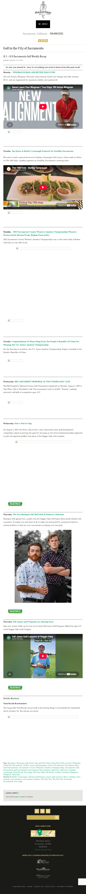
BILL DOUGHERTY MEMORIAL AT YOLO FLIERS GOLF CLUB (42, 381)
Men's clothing (69, 777)
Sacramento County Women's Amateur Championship (41, 767)
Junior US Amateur (56, 765)
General (31, 777)
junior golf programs (38, 765)
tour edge (18, 781)
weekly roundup (62, 772)
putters (37, 779)
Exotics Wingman (73, 763)
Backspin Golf (22, 763)
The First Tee (46, 779)
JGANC (26, 765)
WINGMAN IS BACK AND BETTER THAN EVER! (34, 72)
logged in (17, 797)
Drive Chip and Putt (37, 763)
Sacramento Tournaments (39, 770)
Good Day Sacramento (12, 765)
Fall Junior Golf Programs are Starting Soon (33, 622)
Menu (45, 24)
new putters (28, 779)
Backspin (12, 763)
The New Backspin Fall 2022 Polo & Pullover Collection (38, 514)
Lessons (59, 777)
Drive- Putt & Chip (23, 423)
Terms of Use (38, 886)
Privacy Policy (50, 886)
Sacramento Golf (72, 767)
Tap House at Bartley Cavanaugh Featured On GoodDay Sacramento (42, 151)
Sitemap (29, 886)
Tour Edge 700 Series (45, 772)
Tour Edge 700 (30, 772)
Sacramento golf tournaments (15, 770)
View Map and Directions (43, 849)
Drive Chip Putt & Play (55, 763)
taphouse (55, 770)
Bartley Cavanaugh (19, 777)
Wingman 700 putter (11, 774)
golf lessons (40, 777)
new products (16, 779)
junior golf (50, 777)
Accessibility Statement (65, 886)
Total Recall (18, 772)
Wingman (74, 772)
